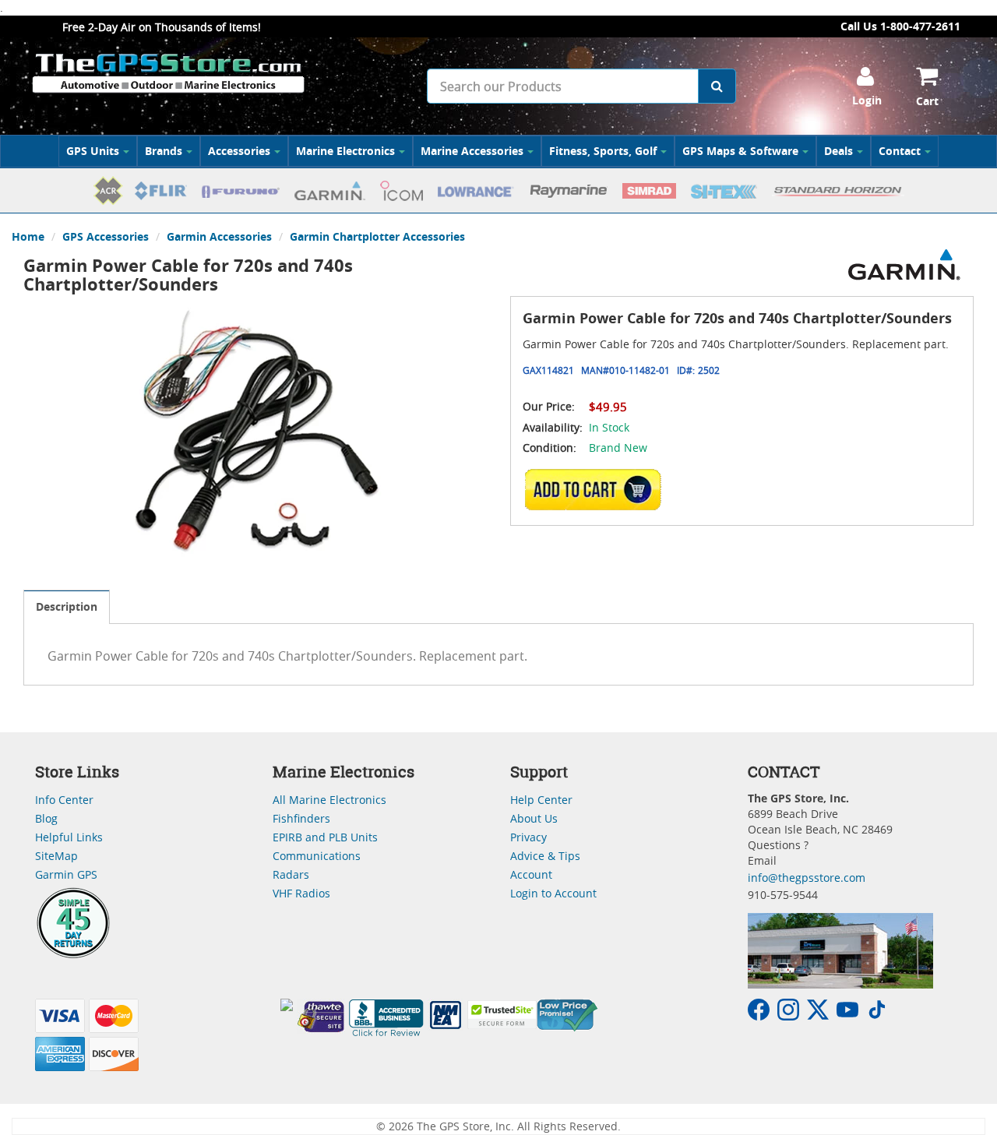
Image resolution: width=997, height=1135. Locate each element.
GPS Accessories (105, 236)
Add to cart (597, 489)
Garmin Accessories (219, 236)
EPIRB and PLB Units (325, 837)
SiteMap (56, 855)
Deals (838, 150)
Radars (291, 874)
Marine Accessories (472, 150)
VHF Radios (301, 893)
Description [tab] (66, 606)
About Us (534, 818)
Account (531, 874)
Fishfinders (301, 818)
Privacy (528, 837)
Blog (46, 818)
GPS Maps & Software (740, 150)
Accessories (239, 150)
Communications (317, 855)
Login (867, 100)
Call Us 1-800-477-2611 (900, 26)
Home (28, 236)
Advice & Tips (545, 855)
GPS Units (92, 150)
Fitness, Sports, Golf (603, 150)
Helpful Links (69, 837)
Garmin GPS (66, 874)
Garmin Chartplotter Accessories (377, 236)
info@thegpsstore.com (806, 877)
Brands (163, 150)
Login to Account (553, 893)
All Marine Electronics (329, 799)
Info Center (64, 799)
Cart (927, 100)
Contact (900, 150)
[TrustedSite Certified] (502, 1014)
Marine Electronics (345, 150)
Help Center (541, 799)
